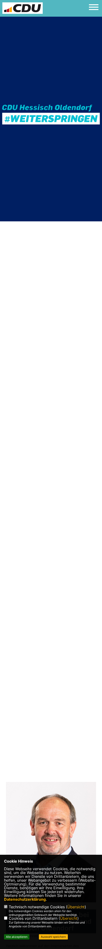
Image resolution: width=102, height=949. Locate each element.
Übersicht (76, 906)
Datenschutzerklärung (25, 899)
